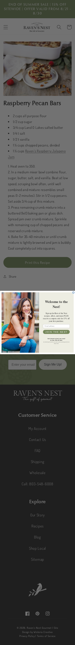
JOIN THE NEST (56, 332)
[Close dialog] (73, 293)
